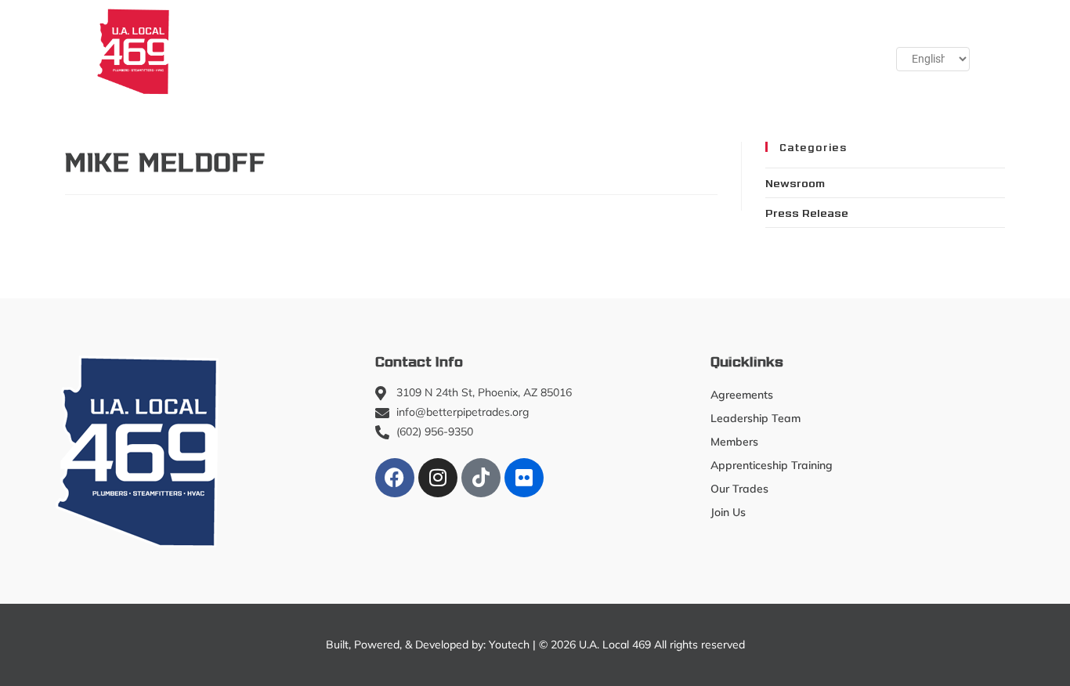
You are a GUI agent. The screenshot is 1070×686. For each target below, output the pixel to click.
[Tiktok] (481, 477)
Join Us (752, 51)
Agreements (741, 395)
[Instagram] (437, 477)
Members (302, 51)
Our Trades (573, 51)
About (213, 51)
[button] (825, 51)
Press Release (806, 212)
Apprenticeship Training (442, 51)
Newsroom (795, 182)
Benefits (675, 51)
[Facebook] (394, 477)
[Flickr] (524, 477)
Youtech (509, 644)
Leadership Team (755, 418)
